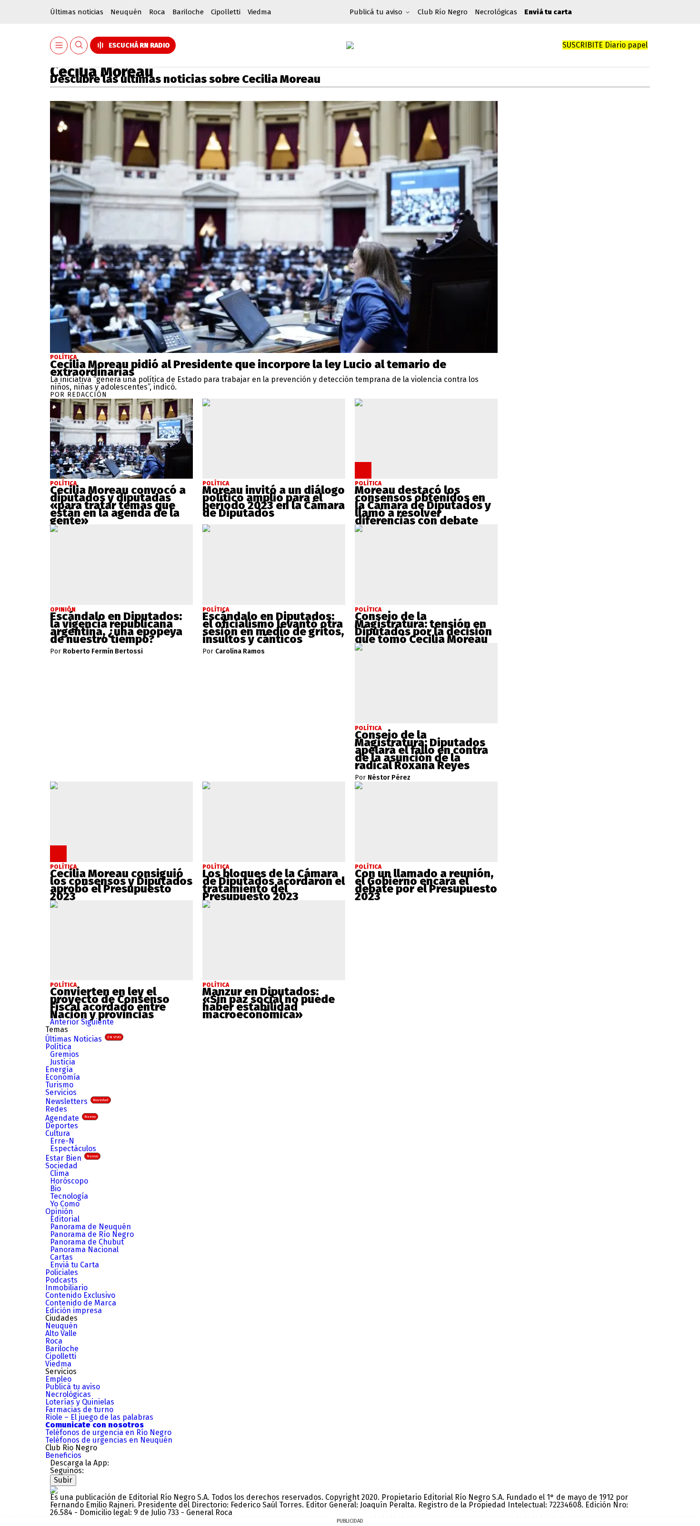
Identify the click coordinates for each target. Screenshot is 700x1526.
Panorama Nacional (84, 1249)
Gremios (64, 1054)
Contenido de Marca (80, 1302)
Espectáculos (73, 1148)
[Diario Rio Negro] (54, 1489)
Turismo (59, 1084)
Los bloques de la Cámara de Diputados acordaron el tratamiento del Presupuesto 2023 (273, 885)
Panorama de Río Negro (92, 1234)
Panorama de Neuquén (90, 1226)
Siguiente (97, 1021)
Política (63, 357)
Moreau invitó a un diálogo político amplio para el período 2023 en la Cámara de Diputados (273, 501)
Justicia (62, 1061)
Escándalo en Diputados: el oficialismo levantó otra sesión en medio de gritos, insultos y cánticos (273, 628)
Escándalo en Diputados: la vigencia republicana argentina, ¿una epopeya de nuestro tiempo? (116, 628)
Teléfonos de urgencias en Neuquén (108, 1440)
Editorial (65, 1219)
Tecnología (69, 1196)
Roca (157, 12)
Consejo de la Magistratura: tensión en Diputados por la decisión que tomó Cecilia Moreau (423, 628)
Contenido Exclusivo (80, 1295)
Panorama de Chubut (87, 1241)
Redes (56, 1109)
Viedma (259, 12)
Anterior (64, 1021)
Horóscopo (69, 1180)
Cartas (61, 1257)
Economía (62, 1077)
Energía (59, 1069)
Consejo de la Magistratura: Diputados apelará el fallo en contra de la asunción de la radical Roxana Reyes (421, 750)
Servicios (61, 1092)
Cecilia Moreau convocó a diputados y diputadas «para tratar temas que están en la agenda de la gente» (118, 505)
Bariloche (188, 12)
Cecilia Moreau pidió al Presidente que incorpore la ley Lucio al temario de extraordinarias (248, 368)
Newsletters (77, 1101)
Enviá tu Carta (74, 1264)
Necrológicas (496, 12)
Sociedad (61, 1165)
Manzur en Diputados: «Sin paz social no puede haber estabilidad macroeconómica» (268, 1003)
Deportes (61, 1125)
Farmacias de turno (79, 1409)
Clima (59, 1173)
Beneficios (63, 1455)
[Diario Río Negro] (350, 45)
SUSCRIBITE (605, 45)
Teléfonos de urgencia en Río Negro (108, 1432)
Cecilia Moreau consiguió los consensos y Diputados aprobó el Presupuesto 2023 (121, 885)
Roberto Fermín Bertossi (103, 651)
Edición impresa (73, 1310)
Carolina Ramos (240, 651)
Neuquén (126, 12)
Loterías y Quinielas (79, 1401)
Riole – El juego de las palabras (99, 1417)
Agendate (70, 1118)
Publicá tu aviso (72, 1386)
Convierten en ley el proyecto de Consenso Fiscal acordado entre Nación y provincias (110, 1003)
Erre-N (62, 1140)
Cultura (57, 1133)
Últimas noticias (76, 12)
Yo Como (65, 1203)
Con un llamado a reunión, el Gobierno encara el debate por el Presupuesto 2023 (426, 885)
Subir (63, 1480)
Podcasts (61, 1280)
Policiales (61, 1272)
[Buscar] (79, 45)
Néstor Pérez (389, 778)
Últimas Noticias (83, 1039)
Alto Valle (61, 1333)
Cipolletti (225, 12)
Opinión (59, 1211)
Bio (55, 1188)
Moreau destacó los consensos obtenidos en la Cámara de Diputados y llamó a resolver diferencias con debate (423, 505)
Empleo (58, 1379)
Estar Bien (71, 1158)
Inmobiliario (66, 1287)
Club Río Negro (443, 12)
